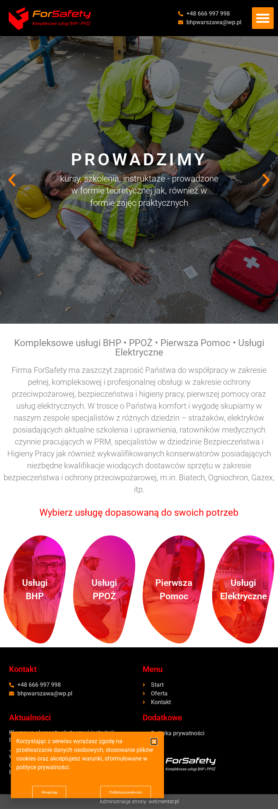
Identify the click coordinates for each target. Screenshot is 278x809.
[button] (263, 18)
